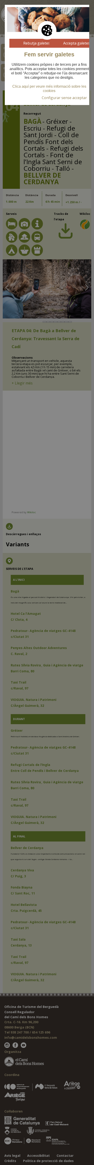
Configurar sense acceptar (64, 97)
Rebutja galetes (36, 43)
